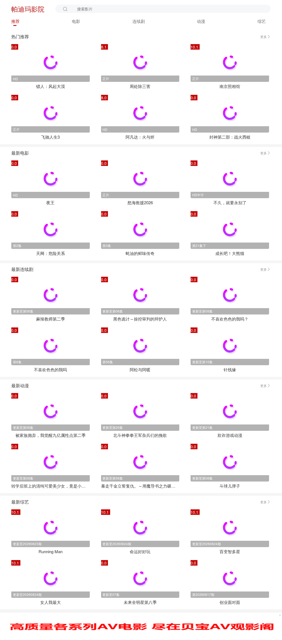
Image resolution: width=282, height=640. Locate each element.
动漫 (201, 21)
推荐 (15, 21)
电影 (76, 21)
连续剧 (138, 21)
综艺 (261, 21)
